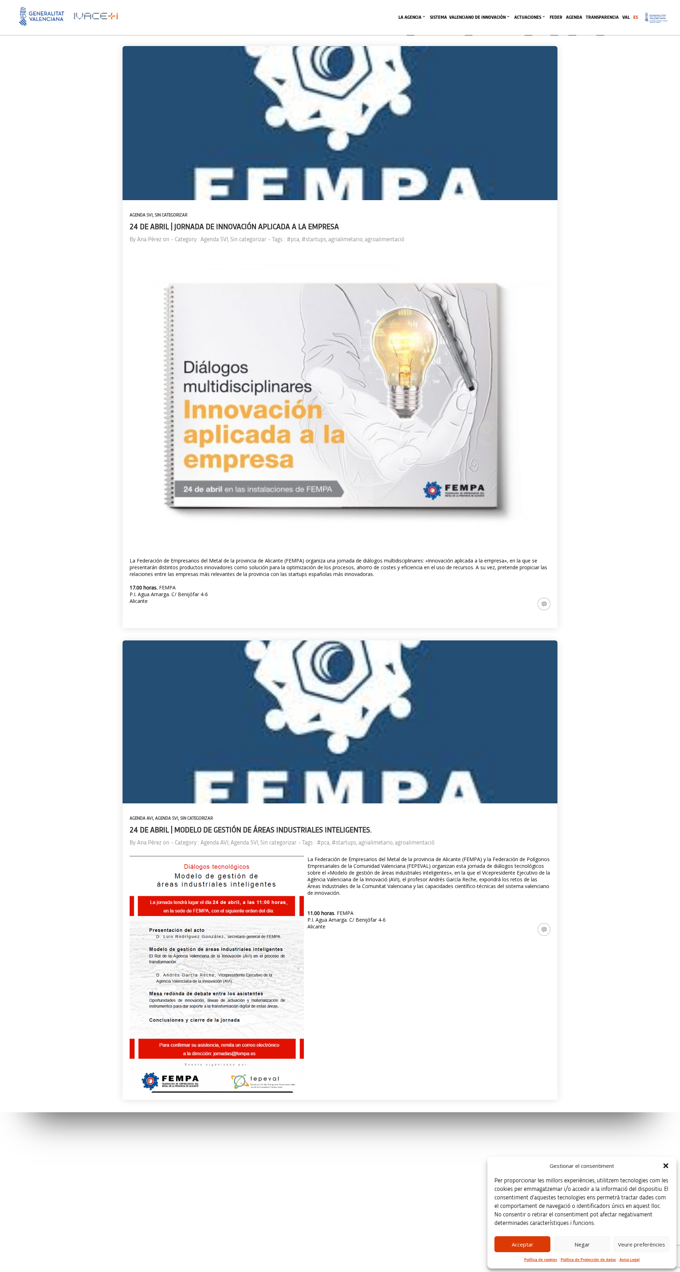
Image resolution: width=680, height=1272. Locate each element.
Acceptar (522, 1244)
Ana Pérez (149, 239)
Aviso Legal (629, 1259)
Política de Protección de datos (588, 1259)
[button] (665, 1165)
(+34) (244, 1184)
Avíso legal (487, 1144)
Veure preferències (641, 1244)
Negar (582, 1244)
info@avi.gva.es (242, 1154)
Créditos (484, 1189)
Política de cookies (540, 1259)
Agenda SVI (141, 215)
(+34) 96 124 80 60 (244, 1221)
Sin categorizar (171, 215)
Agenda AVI (141, 818)
